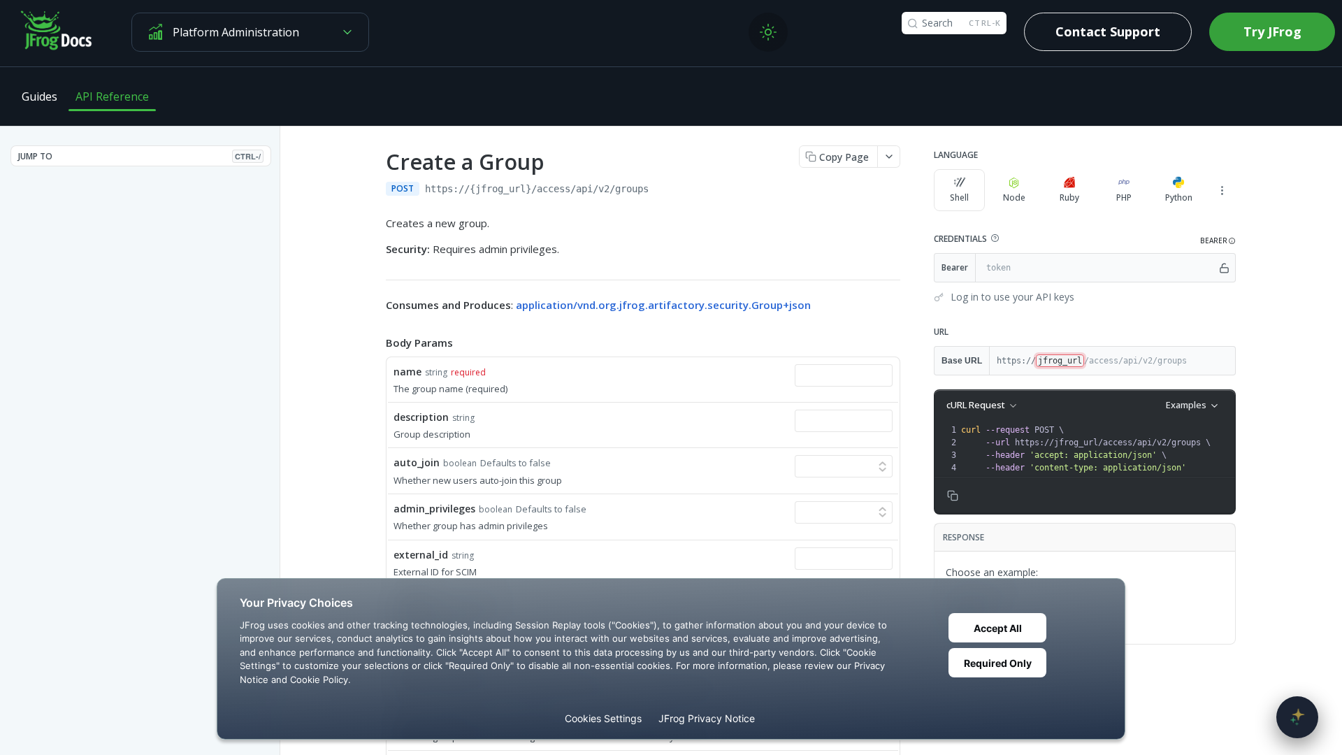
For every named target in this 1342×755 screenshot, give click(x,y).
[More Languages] (1222, 190)
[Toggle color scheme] (768, 32)
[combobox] (844, 375)
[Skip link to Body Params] (376, 343)
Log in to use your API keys (1012, 296)
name (407, 371)
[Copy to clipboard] (662, 190)
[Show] (1224, 267)
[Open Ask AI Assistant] (1297, 717)
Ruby (1069, 197)
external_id (421, 554)
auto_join (417, 462)
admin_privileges (434, 508)
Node (1014, 197)
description (421, 417)
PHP (1124, 197)
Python (1178, 197)
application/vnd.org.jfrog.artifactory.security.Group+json (663, 305)
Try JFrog (1272, 31)
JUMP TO (139, 156)
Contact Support (1107, 31)
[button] (994, 238)
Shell (959, 197)
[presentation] (1096, 449)
